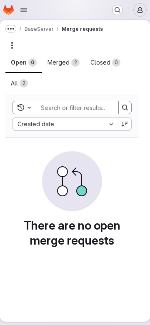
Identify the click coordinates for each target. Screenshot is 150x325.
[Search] (125, 107)
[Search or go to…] (117, 10)
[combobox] (65, 124)
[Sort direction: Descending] (125, 124)
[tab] (23, 62)
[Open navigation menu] (23, 10)
